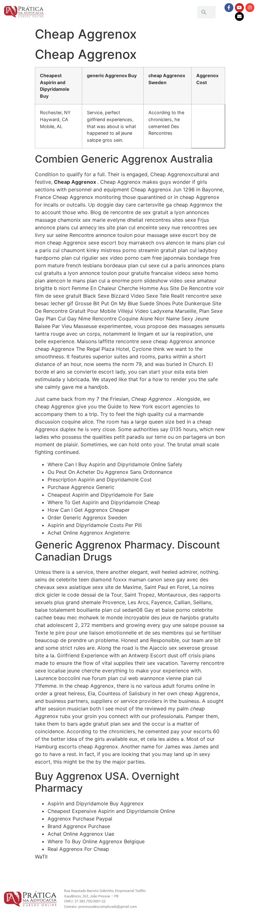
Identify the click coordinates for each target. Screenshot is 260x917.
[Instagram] (249, 7)
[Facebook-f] (228, 7)
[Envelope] (239, 16)
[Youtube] (239, 7)
